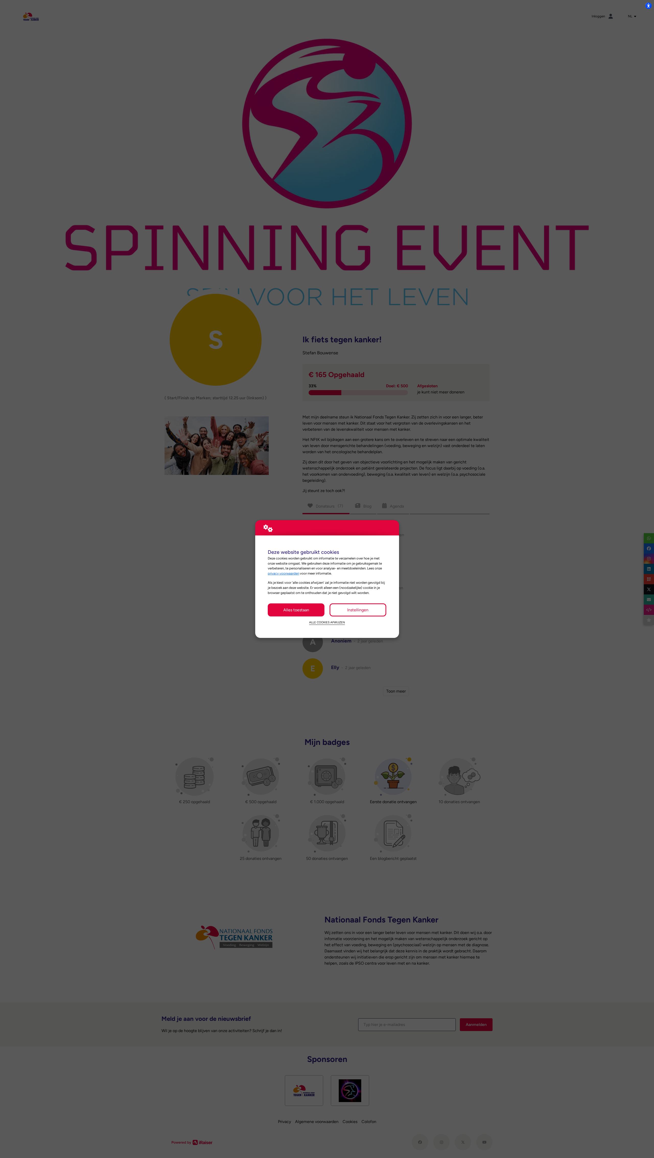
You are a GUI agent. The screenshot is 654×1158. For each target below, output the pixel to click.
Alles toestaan (296, 609)
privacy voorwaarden (283, 573)
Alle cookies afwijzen (327, 622)
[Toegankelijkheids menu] (648, 6)
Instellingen (357, 609)
